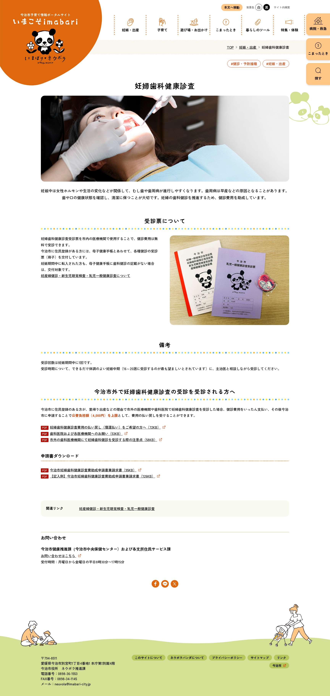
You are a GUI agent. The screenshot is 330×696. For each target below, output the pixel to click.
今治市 (276, 665)
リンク (281, 657)
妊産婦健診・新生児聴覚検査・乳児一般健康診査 (117, 508)
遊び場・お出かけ (194, 29)
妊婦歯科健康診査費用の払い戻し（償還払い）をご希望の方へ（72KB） (105, 427)
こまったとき (226, 29)
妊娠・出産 (130, 29)
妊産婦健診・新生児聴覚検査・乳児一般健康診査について (85, 275)
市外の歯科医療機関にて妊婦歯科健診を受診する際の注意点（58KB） (103, 439)
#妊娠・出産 (276, 63)
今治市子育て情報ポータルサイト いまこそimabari (45, 38)
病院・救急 (318, 28)
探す (318, 78)
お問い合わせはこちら (58, 555)
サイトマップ (260, 657)
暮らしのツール (258, 29)
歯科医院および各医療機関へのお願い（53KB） (86, 433)
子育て (162, 29)
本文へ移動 (231, 7)
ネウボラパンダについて (187, 657)
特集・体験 (289, 29)
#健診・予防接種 (244, 63)
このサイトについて (148, 657)
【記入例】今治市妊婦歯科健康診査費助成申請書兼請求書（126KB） (102, 476)
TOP (230, 47)
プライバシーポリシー (227, 657)
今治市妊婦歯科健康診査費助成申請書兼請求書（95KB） (93, 469)
